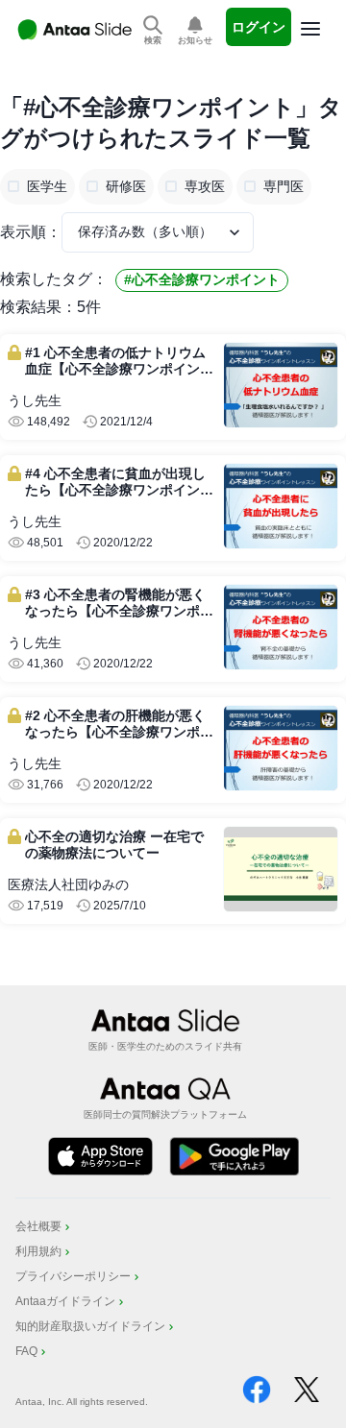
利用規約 (38, 1251)
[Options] (310, 29)
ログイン (258, 27)
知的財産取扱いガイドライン (90, 1326)
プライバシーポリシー (73, 1276)
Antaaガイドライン (65, 1301)
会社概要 (38, 1226)
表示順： (31, 232)
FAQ (26, 1351)
